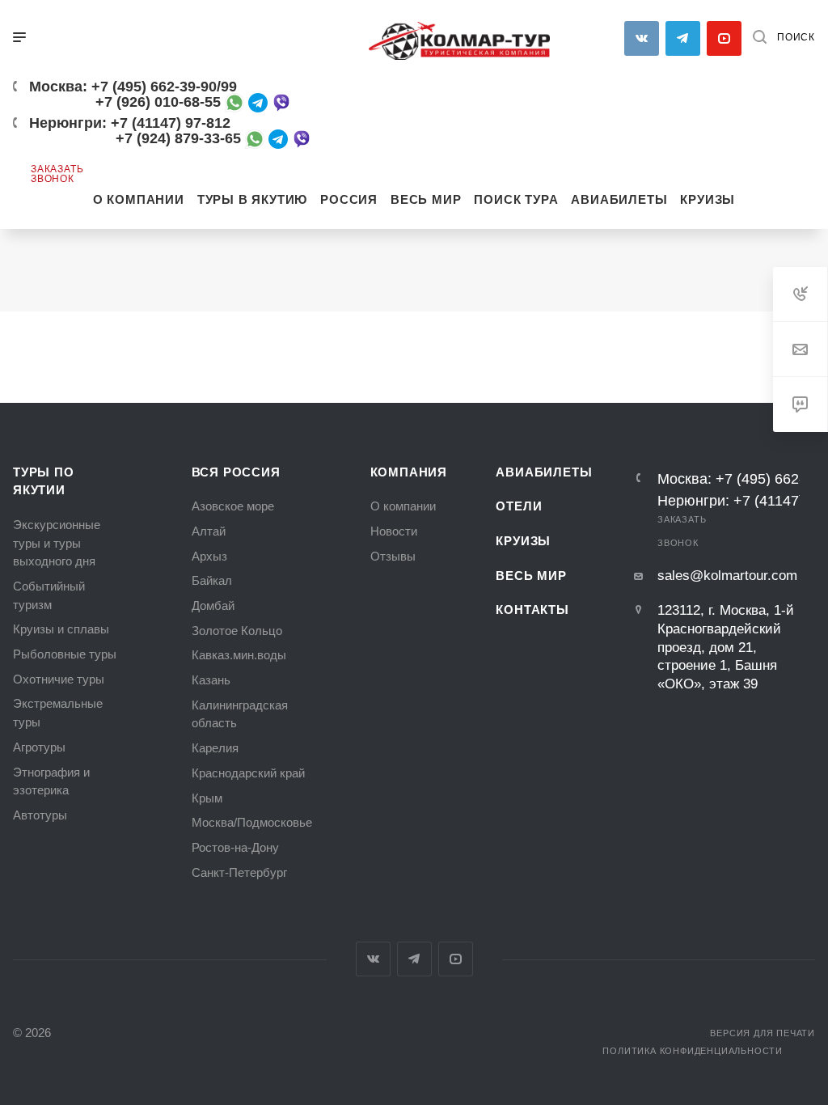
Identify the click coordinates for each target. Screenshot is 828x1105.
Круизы (523, 541)
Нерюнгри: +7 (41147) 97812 (723, 500)
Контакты (532, 609)
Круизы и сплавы (61, 629)
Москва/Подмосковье (252, 822)
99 (229, 86)
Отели (519, 506)
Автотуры (40, 815)
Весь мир (531, 575)
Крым (207, 798)
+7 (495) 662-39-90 (154, 86)
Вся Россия (236, 472)
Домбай (213, 605)
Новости (393, 531)
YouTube (724, 38)
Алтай (209, 531)
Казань (211, 680)
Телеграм (682, 38)
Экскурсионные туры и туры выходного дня (56, 543)
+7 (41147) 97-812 (170, 123)
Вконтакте (641, 38)
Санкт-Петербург (239, 872)
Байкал (212, 580)
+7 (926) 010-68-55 (158, 102)
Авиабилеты (544, 472)
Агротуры (39, 747)
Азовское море (233, 506)
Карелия (215, 748)
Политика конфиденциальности (692, 1051)
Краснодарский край (248, 773)
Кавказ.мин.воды (239, 655)
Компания (408, 472)
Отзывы (393, 556)
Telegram (414, 959)
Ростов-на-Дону (235, 847)
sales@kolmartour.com (727, 575)
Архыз (209, 556)
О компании (403, 506)
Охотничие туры (58, 679)
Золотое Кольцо (237, 630)
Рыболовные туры (64, 654)
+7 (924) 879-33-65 (178, 138)
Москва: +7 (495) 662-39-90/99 (723, 479)
